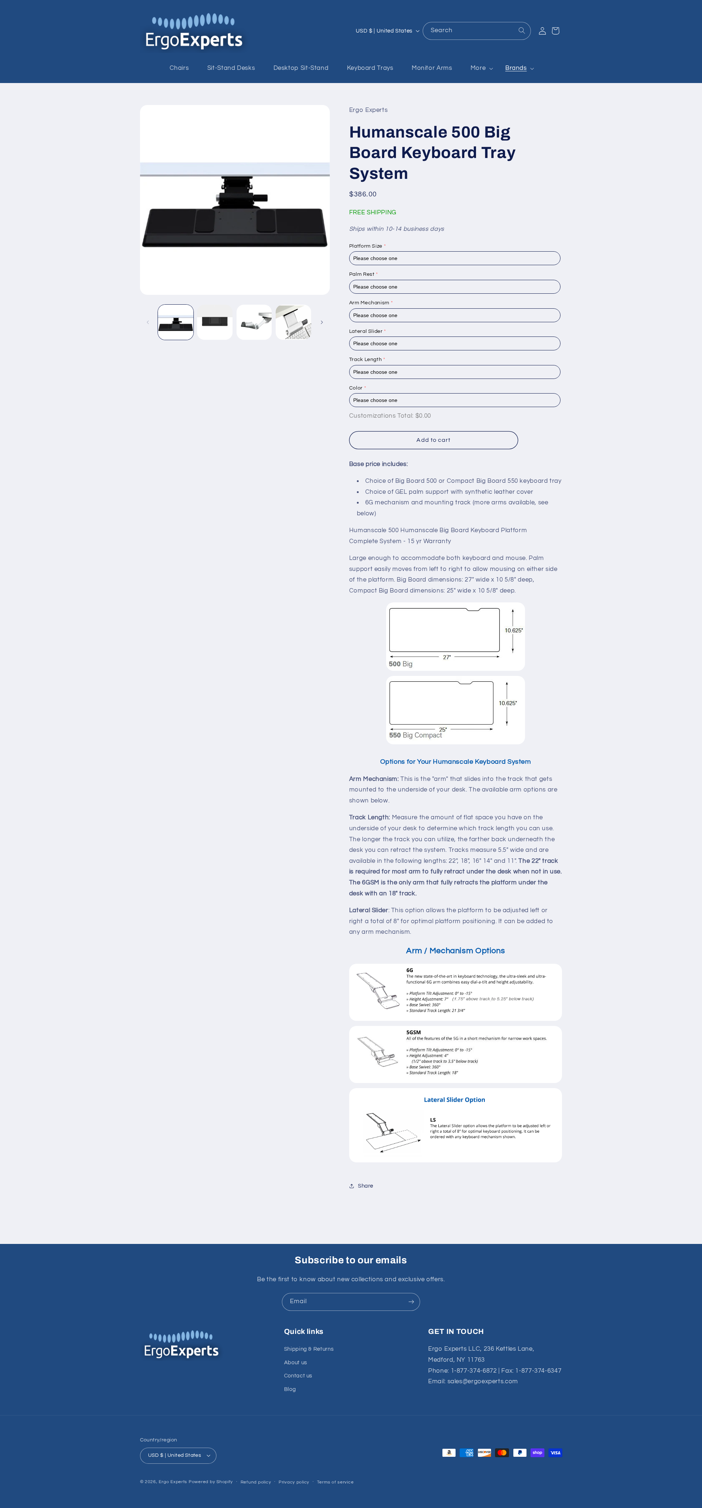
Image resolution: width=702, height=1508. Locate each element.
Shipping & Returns (308, 1349)
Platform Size (365, 245)
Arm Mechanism (369, 302)
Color (356, 387)
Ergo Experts (173, 1482)
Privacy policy (294, 1482)
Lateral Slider (366, 331)
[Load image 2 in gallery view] (215, 322)
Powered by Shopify (211, 1482)
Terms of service (335, 1482)
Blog (290, 1389)
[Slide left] (148, 322)
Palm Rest (362, 274)
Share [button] (365, 1185)
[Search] (521, 30)
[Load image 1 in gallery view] (175, 322)
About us (295, 1362)
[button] (478, 68)
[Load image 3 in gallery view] (254, 322)
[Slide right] (322, 322)
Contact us (298, 1376)
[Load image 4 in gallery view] (293, 322)
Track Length (365, 359)
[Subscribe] (411, 1302)
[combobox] (476, 31)
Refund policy (256, 1482)
